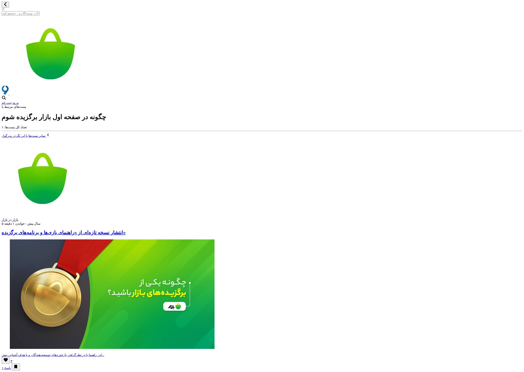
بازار (15, 219)
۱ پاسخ (6, 368)
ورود (15, 103)
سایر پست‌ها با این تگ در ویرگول (24, 136)
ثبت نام (6, 103)
